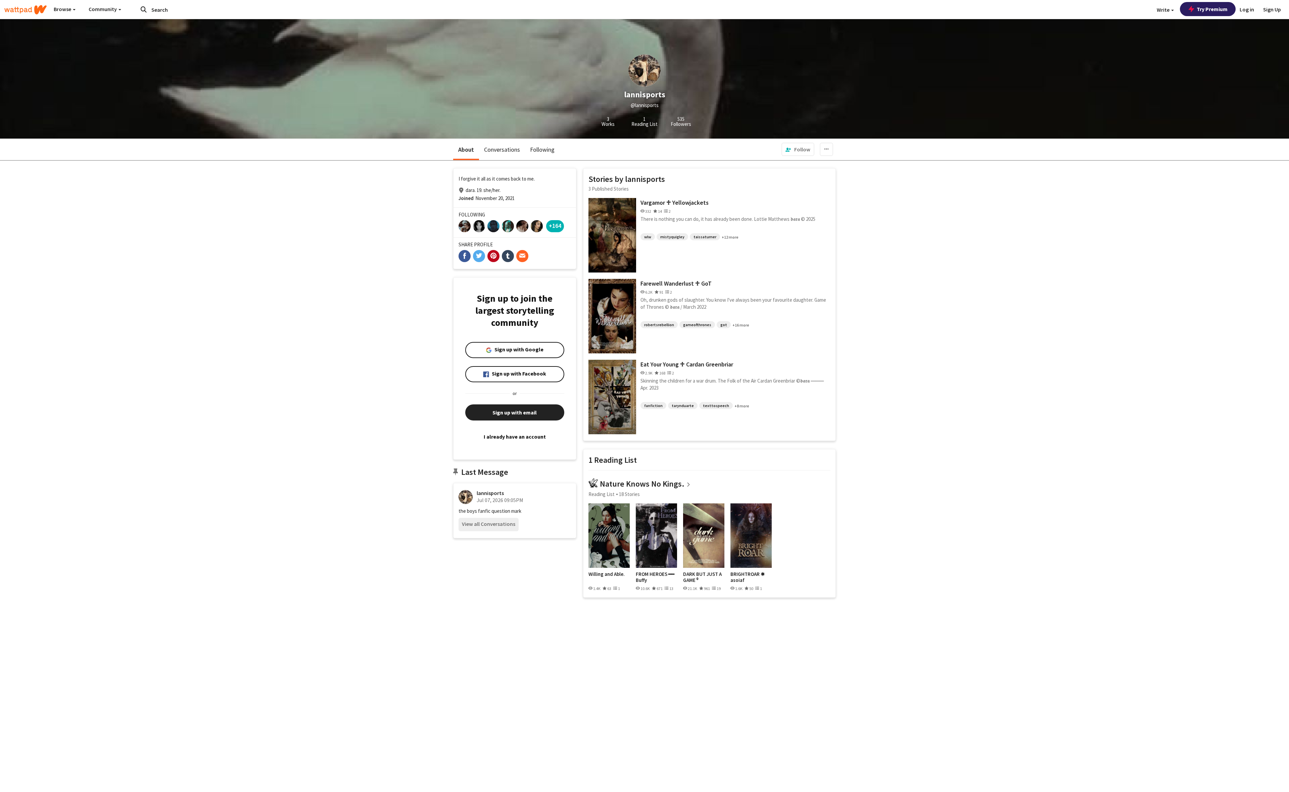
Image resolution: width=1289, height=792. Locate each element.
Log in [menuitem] (1247, 9)
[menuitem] (797, 149)
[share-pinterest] (493, 256)
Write (1164, 9)
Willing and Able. (606, 574)
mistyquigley (672, 236)
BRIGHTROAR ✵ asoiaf (747, 577)
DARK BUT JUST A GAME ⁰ (702, 577)
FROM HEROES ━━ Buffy (655, 577)
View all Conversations (488, 524)
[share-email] (522, 256)
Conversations (502, 149)
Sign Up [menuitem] (1272, 9)
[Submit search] (143, 9)
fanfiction (653, 405)
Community (103, 9)
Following (542, 149)
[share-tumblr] (508, 256)
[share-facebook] (465, 256)
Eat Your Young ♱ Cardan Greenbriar (686, 364)
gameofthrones (697, 324)
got (723, 324)
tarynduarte (683, 405)
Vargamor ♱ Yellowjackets (674, 202)
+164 (555, 226)
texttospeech (716, 405)
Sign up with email (514, 412)
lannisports (490, 493)
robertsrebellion (659, 324)
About (466, 149)
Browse (63, 9)
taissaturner (705, 236)
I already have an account (515, 436)
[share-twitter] (479, 256)
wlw (647, 236)
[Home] (25, 10)
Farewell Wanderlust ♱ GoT (676, 283)
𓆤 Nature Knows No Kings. (636, 484)
